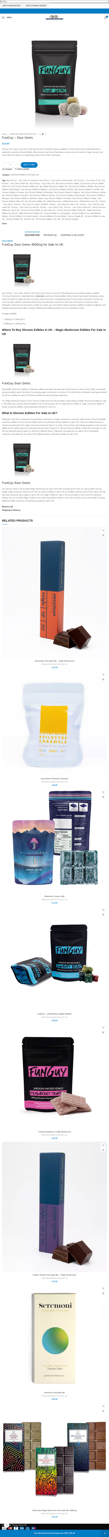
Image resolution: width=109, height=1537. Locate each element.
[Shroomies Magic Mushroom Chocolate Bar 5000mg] (54, 1455)
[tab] (32, 235)
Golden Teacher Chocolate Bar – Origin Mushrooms (54, 1275)
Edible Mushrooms (70, 201)
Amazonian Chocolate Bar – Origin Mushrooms (54, 661)
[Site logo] (54, 18)
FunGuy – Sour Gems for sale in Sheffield (31, 204)
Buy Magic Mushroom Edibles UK (53, 186)
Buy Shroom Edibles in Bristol (61, 190)
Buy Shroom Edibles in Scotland (58, 198)
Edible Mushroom (54, 201)
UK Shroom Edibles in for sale (48, 219)
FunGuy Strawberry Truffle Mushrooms (54, 1132)
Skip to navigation (11, 6)
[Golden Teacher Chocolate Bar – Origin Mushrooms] (54, 1207)
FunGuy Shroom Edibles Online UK (71, 210)
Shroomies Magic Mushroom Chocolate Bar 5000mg (54, 1510)
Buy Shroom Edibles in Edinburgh (39, 192)
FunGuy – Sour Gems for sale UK (25, 207)
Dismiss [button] (105, 1533)
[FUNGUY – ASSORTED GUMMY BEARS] (54, 958)
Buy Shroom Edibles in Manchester (70, 195)
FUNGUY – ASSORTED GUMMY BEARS (54, 1014)
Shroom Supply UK (75, 216)
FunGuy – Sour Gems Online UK (77, 207)
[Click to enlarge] (6, 1525)
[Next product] (45, 134)
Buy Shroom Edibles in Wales (85, 198)
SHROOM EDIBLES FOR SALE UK (23, 134)
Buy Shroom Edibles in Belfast (81, 186)
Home (4, 134)
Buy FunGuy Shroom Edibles (67, 184)
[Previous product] (40, 134)
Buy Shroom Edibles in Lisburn (93, 192)
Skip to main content (36, 6)
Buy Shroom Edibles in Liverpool (15, 195)
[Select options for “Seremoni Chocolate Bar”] (103, 1293)
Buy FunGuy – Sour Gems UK (42, 184)
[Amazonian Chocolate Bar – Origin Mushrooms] (54, 592)
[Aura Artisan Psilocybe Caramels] (54, 723)
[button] (103, 535)
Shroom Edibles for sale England (57, 213)
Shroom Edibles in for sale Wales (52, 216)
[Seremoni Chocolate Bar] (54, 1337)
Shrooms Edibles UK (14, 219)
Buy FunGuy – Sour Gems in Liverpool (22, 180)
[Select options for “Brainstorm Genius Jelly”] (103, 797)
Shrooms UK (29, 219)
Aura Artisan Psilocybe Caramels (54, 778)
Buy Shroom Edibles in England (67, 192)
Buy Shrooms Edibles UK (35, 201)
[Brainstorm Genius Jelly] (54, 841)
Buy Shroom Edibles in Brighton (35, 190)
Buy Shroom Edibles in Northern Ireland (27, 198)
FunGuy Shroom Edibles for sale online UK (38, 210)
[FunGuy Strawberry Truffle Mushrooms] (54, 1076)
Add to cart (29, 165)
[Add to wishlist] (103, 530)
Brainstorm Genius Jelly (54, 896)
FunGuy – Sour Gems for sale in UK (63, 204)
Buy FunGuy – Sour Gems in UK (87, 180)
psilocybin (40, 296)
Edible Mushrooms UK (89, 201)
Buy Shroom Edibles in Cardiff (87, 190)
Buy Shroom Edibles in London (42, 195)
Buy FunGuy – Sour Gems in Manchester (56, 180)
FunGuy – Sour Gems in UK (51, 207)
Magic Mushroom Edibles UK (31, 213)
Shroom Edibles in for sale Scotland (23, 216)
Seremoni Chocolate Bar (54, 1392)
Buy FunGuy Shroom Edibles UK (25, 186)
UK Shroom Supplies (70, 219)
